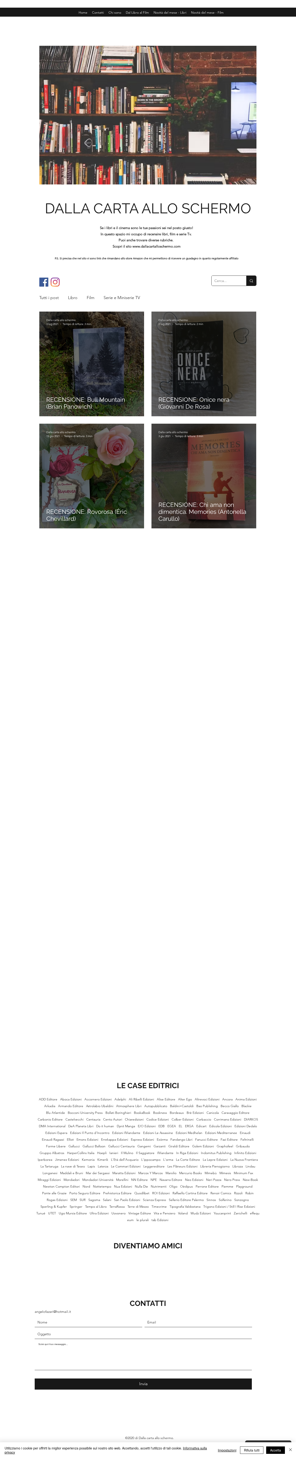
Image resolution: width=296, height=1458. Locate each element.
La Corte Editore (188, 1160)
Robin (249, 1193)
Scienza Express (154, 1200)
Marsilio (171, 1173)
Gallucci (74, 1146)
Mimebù (211, 1173)
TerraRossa (117, 1207)
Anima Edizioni (246, 1099)
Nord (86, 1186)
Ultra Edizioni (99, 1213)
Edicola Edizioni (220, 1126)
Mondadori (72, 1180)
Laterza (103, 1166)
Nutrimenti (158, 1186)
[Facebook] (43, 282)
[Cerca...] (251, 281)
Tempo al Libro (96, 1207)
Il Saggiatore (145, 1153)
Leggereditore (154, 1166)
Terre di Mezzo (138, 1207)
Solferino (225, 1200)
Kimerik (102, 1160)
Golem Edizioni (203, 1146)
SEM (73, 1200)
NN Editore (139, 1180)
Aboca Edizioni (71, 1099)
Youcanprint (222, 1213)
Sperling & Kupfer (53, 1207)
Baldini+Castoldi (182, 1106)
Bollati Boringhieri (118, 1113)
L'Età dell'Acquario (125, 1160)
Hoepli (102, 1153)
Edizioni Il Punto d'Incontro (89, 1133)
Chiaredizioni (134, 1119)
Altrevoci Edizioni (207, 1099)
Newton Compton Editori (61, 1186)
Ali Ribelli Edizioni (141, 1099)
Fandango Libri (181, 1140)
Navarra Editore (171, 1180)
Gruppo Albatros (52, 1153)
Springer (76, 1207)
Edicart (201, 1126)
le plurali (142, 1220)
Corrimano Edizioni (227, 1119)
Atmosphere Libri (129, 1106)
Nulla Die (141, 1186)
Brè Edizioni (195, 1113)
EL (180, 1126)
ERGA (189, 1126)
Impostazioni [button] (227, 1450)
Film (90, 297)
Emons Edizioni (87, 1140)
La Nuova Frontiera (244, 1160)
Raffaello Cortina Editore (190, 1193)
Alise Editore (166, 1099)
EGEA (171, 1126)
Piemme (227, 1186)
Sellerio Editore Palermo (186, 1200)
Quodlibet (141, 1193)
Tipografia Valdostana (185, 1207)
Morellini (122, 1180)
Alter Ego (185, 1099)
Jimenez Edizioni (67, 1160)
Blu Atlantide (55, 1113)
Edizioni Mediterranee (221, 1133)
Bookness (160, 1113)
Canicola (213, 1113)
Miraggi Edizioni (49, 1180)
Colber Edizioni (183, 1119)
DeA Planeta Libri (80, 1126)
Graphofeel (225, 1146)
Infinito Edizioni (245, 1153)
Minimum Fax (243, 1173)
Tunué (40, 1213)
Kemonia (88, 1160)
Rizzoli (238, 1193)
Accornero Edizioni (98, 1099)
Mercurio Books (190, 1173)
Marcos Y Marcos (150, 1173)
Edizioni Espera (56, 1133)
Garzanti (160, 1146)
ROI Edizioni (161, 1193)
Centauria (93, 1119)
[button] (207, 12)
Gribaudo (243, 1146)
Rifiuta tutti (251, 1450)
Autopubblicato (155, 1106)
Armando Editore (70, 1106)
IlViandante (165, 1153)
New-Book (250, 1180)
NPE (154, 1180)
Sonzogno (241, 1200)
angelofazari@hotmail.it (53, 1311)
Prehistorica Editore (117, 1193)
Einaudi (245, 1133)
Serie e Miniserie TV (122, 297)
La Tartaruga (49, 1166)
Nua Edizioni (123, 1186)
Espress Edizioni (142, 1140)
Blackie (246, 1106)
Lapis (91, 1166)
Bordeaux (177, 1113)
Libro (72, 297)
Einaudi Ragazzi (53, 1140)
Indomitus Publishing (216, 1153)
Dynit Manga (126, 1126)
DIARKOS (251, 1119)
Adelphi (120, 1099)
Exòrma (162, 1140)
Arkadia (49, 1106)
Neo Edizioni (194, 1180)
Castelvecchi (74, 1119)
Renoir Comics (220, 1193)
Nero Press (232, 1180)
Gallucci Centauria (121, 1146)
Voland (183, 1213)
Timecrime (159, 1207)
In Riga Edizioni (187, 1153)
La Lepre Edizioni (215, 1160)
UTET (52, 1213)
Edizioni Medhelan (189, 1133)
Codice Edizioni (157, 1119)
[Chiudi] (290, 1450)
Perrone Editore (207, 1186)
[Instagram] (55, 282)
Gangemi (144, 1146)
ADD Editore (48, 1099)
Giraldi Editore (178, 1146)
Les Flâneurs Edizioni (182, 1166)
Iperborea (45, 1160)
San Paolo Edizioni (127, 1200)
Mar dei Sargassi (98, 1173)
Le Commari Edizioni (126, 1166)
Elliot (70, 1140)
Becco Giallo (230, 1106)
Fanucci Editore (206, 1140)
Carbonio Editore (50, 1119)
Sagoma (94, 1200)
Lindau (250, 1166)
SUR (83, 1200)
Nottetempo (102, 1186)
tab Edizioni (159, 1220)
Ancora (227, 1099)
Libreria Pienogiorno (215, 1166)
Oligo (173, 1186)
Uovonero (118, 1213)
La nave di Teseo (73, 1166)
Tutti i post (49, 297)
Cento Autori (112, 1119)
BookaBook (142, 1113)
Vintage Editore (139, 1213)
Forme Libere (56, 1146)
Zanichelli (240, 1213)
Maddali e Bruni (71, 1173)
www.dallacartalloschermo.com (157, 246)
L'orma (168, 1160)
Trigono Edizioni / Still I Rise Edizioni (229, 1207)
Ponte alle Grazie (54, 1193)
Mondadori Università (97, 1180)
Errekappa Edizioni (114, 1140)
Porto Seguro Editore (84, 1193)
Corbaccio (203, 1119)
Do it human (105, 1126)
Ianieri (113, 1153)
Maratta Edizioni (124, 1173)
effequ (254, 1213)
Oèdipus (186, 1186)
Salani (107, 1200)
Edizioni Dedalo (245, 1126)
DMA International (52, 1126)
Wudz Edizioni (201, 1213)
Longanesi (50, 1173)
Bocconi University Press (85, 1113)
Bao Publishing (207, 1106)
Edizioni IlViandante (126, 1133)
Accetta (275, 1450)
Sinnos (211, 1200)
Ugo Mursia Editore (73, 1213)
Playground (244, 1186)
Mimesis (225, 1173)
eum (130, 1220)
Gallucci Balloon (94, 1146)
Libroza (237, 1166)
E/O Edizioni (147, 1126)
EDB (161, 1126)
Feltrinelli (247, 1140)
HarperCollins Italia (80, 1153)
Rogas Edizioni (57, 1200)
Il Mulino (127, 1153)
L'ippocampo (150, 1160)
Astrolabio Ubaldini (99, 1106)
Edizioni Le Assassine (158, 1133)
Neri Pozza (213, 1180)
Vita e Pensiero (164, 1213)
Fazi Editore (229, 1140)
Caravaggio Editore (236, 1113)
